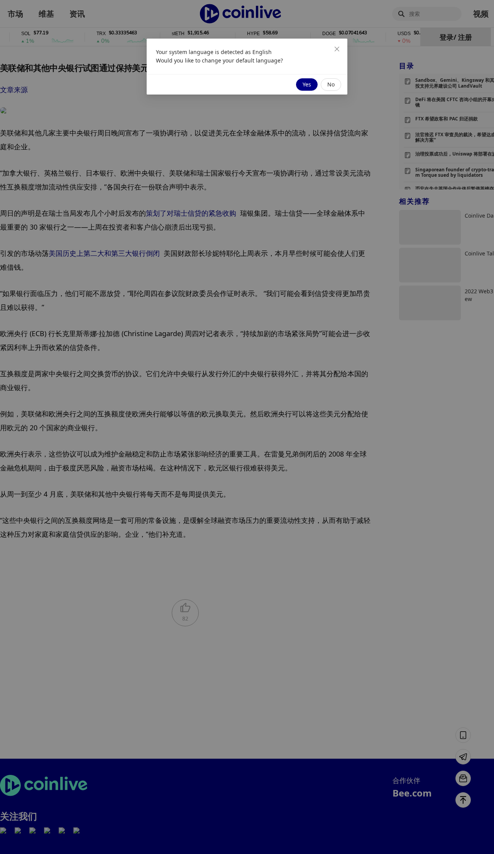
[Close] (337, 49)
